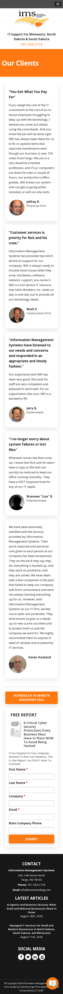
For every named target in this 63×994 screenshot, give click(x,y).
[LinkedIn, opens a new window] (34, 957)
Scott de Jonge (27, 986)
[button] (58, 4)
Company (17, 796)
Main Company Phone (25, 823)
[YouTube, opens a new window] (42, 957)
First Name (18, 769)
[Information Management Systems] (31, 19)
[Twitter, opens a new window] (27, 957)
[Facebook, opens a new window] (21, 957)
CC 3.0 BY (39, 990)
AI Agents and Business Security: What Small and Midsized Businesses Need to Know (31, 908)
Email (14, 810)
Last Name (18, 783)
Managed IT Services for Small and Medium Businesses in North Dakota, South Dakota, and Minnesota (31, 929)
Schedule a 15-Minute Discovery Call (31, 697)
